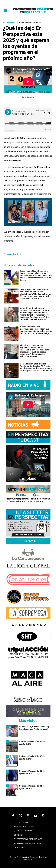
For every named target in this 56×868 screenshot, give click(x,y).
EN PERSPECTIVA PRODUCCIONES (28, 839)
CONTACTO (19, 848)
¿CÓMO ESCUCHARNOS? (24, 831)
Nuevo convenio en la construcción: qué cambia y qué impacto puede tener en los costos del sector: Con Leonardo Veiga (36, 330)
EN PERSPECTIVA (21, 822)
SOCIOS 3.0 (18, 835)
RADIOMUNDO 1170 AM (24, 826)
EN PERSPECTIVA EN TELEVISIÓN (27, 843)
